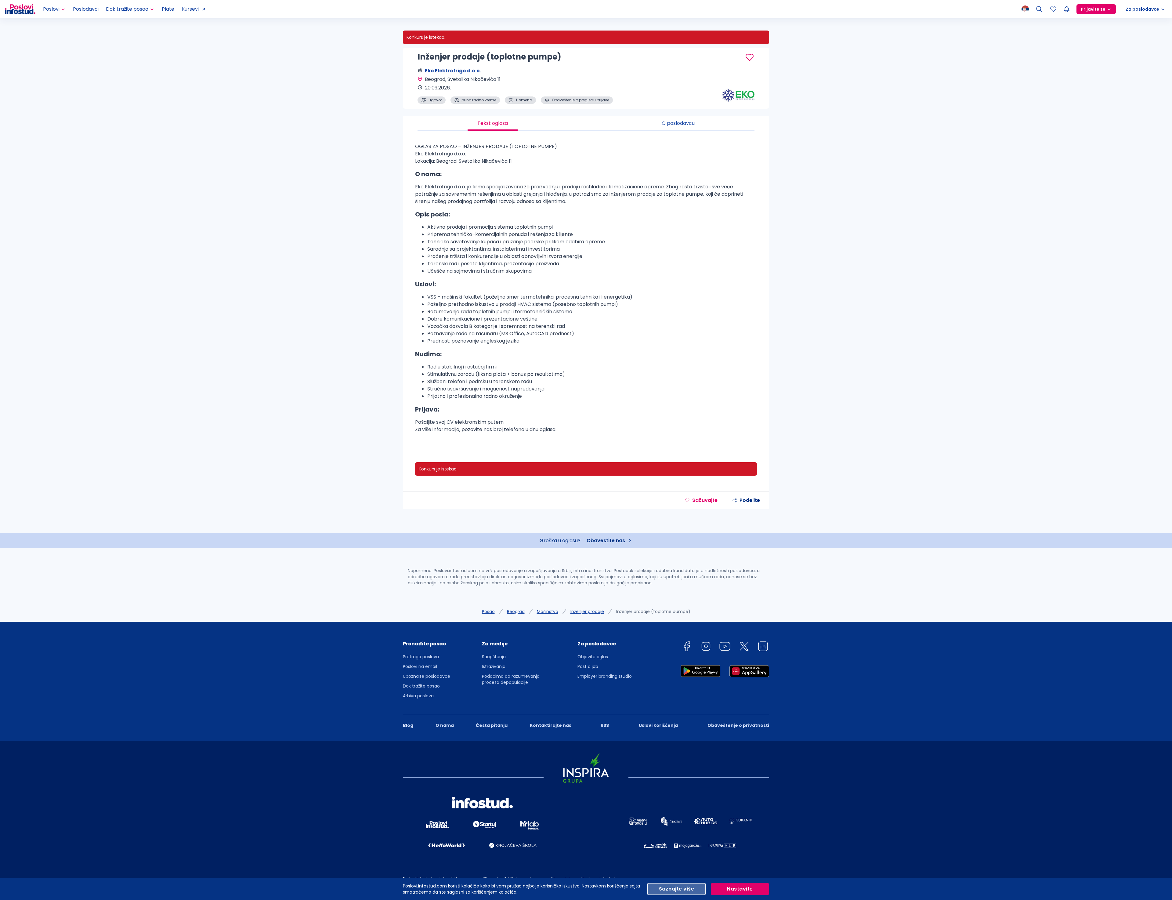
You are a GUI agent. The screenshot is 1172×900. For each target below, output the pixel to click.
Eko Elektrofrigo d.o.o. (453, 70)
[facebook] (687, 647)
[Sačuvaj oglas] (749, 57)
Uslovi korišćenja (658, 725)
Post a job (587, 666)
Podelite (750, 500)
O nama (445, 725)
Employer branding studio (604, 676)
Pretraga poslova (421, 657)
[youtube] (725, 647)
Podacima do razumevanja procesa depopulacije (511, 679)
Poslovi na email (420, 666)
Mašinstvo (547, 611)
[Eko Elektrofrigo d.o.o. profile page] (738, 88)
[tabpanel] (586, 290)
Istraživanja (493, 666)
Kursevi (190, 9)
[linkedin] (763, 647)
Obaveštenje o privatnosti (738, 725)
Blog (408, 725)
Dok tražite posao (421, 686)
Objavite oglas (592, 657)
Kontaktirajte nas (550, 725)
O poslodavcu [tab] (678, 123)
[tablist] (586, 123)
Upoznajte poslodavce (426, 676)
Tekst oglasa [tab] (492, 123)
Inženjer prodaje (587, 611)
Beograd (516, 611)
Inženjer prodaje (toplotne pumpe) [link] (653, 611)
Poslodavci (86, 9)
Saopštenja (494, 657)
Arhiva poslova (418, 696)
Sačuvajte (705, 500)
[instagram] (706, 647)
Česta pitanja (492, 725)
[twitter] (744, 647)
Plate (168, 9)
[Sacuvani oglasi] (1053, 9)
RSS (605, 725)
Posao (488, 611)
